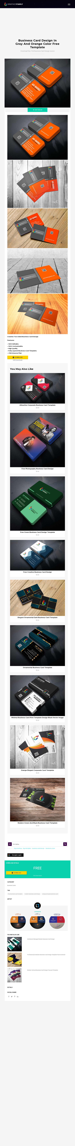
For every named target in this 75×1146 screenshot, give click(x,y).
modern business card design (32, 894)
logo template (27, 848)
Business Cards (11, 885)
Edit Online (38, 110)
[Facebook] (8, 996)
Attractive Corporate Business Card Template (37, 405)
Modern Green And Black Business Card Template (37, 823)
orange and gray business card (50, 894)
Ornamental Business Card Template (37, 667)
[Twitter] (11, 996)
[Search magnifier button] (65, 844)
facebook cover (50, 848)
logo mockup (18, 848)
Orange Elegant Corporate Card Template (37, 770)
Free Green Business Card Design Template (37, 532)
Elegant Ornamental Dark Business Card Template (37, 617)
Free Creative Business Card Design (37, 572)
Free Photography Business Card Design (38, 469)
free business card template (15, 894)
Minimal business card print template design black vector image (37, 717)
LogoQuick (37, 911)
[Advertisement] (37, 25)
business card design (38, 848)
